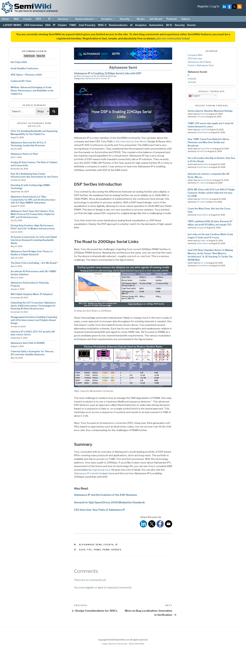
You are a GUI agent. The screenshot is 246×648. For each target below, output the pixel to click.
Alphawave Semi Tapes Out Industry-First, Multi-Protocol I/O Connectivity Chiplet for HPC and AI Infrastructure (33, 214)
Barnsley (204, 164)
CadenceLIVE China (21, 81)
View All (41, 56)
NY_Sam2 (201, 183)
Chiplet (62, 25)
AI (131, 25)
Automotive (156, 25)
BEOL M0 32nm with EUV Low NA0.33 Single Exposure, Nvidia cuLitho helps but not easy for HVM (211, 192)
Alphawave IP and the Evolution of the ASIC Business (105, 494)
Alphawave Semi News (199, 62)
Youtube (192, 82)
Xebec (203, 240)
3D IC (169, 25)
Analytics (107, 18)
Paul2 (202, 114)
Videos (185, 18)
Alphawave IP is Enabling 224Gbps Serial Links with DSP (107, 73)
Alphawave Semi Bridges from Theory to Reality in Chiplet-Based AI (32, 253)
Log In (215, 6)
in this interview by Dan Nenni (129, 141)
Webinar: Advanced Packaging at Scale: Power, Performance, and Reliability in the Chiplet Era (32, 90)
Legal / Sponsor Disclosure (115, 643)
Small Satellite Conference (24, 68)
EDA (38, 18)
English (196, 95)
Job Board (155, 18)
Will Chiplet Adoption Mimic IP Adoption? (32, 294)
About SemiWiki (136, 643)
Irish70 (203, 129)
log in (101, 587)
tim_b (202, 263)
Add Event (29, 56)
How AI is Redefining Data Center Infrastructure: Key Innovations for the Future (34, 175)
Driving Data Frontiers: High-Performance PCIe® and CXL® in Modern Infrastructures (33, 227)
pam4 (97, 549)
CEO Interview (195, 58)
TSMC (72, 25)
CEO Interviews (33, 25)
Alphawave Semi (92, 78)
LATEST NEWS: (12, 25)
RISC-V (102, 25)
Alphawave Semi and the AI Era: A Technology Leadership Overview (28, 144)
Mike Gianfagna (84, 76)
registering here (101, 469)
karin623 (201, 151)
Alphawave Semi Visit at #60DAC (28, 343)
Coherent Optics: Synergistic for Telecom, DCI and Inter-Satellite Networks (32, 353)
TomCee (200, 116)
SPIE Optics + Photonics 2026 (26, 74)
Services (63, 18)
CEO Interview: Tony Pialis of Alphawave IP (99, 509)
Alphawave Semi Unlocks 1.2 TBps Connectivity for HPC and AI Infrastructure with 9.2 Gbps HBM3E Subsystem (33, 199)
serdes (116, 549)
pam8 (106, 549)
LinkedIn (192, 78)
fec (89, 549)
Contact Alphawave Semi (201, 65)
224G (82, 549)
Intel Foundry (87, 25)
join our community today (172, 38)
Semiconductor (84, 18)
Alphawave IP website (86, 473)
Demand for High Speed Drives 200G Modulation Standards (109, 502)
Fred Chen (204, 199)
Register (203, 6)
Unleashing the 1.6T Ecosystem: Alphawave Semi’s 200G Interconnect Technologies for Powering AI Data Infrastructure (33, 305)
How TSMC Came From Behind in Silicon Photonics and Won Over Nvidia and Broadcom (208, 142)
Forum (27, 18)
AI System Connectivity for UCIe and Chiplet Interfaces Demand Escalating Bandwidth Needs (34, 240)
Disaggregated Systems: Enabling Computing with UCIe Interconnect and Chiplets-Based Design (34, 320)
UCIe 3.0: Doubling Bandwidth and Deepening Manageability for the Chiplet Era (34, 132)
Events (191, 25)
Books (141, 18)
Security (125, 18)
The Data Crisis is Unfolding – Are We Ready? (34, 263)
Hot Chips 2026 (19, 62)
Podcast (172, 18)
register (89, 587)
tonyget (200, 227)
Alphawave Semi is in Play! (24, 154)
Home (5, 18)
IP (49, 18)
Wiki (16, 18)
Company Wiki (195, 55)
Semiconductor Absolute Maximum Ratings (210, 111)
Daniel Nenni (202, 132)
